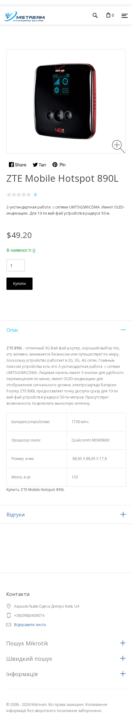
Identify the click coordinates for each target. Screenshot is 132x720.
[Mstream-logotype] (22, 15)
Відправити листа (30, 624)
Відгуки (15, 514)
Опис (12, 330)
